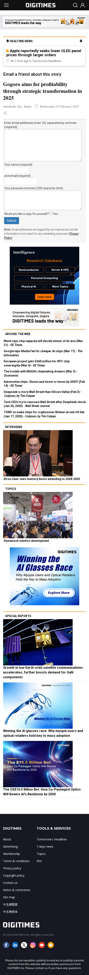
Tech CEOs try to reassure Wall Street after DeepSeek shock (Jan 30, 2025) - (45, 404)
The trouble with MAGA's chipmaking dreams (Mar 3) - (40, 373)
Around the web (17, 334)
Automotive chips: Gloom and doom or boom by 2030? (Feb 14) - (44, 384)
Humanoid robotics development (26, 540)
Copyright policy (13, 875)
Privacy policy (12, 868)
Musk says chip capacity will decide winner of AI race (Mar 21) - (43, 343)
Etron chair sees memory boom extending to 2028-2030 (42, 479)
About (7, 839)
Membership (11, 854)
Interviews (13, 427)
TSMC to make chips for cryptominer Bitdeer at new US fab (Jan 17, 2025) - (44, 414)
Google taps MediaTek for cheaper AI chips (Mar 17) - (43, 353)
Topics (10, 488)
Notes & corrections (16, 890)
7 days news (45, 846)
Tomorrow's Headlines (52, 839)
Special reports (18, 616)
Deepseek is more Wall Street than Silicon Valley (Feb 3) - (43, 394)
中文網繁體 (10, 904)
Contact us (10, 883)
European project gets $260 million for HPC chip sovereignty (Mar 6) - (37, 363)
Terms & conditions (16, 861)
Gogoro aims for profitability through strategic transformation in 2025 (42, 91)
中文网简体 (10, 912)
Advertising (10, 846)
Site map (9, 897)
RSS (39, 861)
